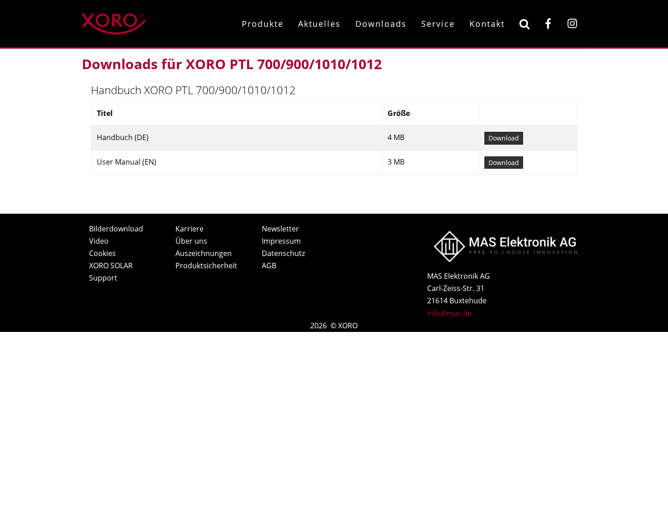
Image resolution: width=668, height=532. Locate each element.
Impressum (281, 241)
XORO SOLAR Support (111, 272)
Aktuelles (319, 23)
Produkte (263, 23)
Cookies (102, 253)
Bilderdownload (116, 229)
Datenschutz (283, 253)
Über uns (191, 241)
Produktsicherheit (206, 266)
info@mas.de (449, 313)
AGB (269, 266)
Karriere (189, 229)
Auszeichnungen (203, 253)
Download (504, 138)
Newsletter (280, 229)
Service (438, 23)
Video (99, 241)
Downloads (381, 23)
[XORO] (114, 22)
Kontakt (487, 23)
